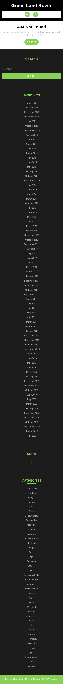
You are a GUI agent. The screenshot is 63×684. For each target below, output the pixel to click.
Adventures (31, 493)
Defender (31, 529)
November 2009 (31, 385)
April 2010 (31, 367)
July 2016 (31, 148)
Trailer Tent (31, 643)
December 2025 (31, 112)
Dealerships (31, 520)
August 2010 (32, 354)
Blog (31, 507)
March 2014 (31, 199)
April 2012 (31, 262)
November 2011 (31, 285)
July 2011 (31, 303)
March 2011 (31, 322)
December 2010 (31, 335)
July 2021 (31, 121)
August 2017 (32, 144)
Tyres (31, 652)
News (31, 602)
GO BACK (33, 43)
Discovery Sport (31, 538)
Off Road (31, 607)
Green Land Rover (31, 5)
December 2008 (31, 413)
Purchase (31, 611)
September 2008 (32, 427)
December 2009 (31, 381)
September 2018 (32, 130)
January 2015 (31, 171)
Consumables (31, 516)
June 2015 (32, 162)
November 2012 (31, 235)
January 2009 (31, 408)
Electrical (31, 543)
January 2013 (31, 231)
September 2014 (32, 180)
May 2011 (31, 313)
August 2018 (32, 135)
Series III (31, 630)
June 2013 (32, 212)
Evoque (31, 548)
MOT (31, 598)
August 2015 (32, 153)
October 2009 (31, 390)
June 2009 (32, 395)
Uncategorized (32, 657)
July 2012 (31, 253)
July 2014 (31, 185)
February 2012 (32, 272)
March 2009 (31, 404)
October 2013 (31, 203)
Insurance (31, 584)
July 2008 (31, 436)
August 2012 (32, 249)
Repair (32, 620)
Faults (31, 552)
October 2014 (31, 176)
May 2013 (31, 217)
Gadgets (32, 566)
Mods (31, 593)
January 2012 (31, 276)
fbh (31, 557)
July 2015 (31, 158)
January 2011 (31, 331)
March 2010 (31, 372)
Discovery (31, 534)
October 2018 (31, 126)
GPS (32, 570)
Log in (31, 462)
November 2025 (31, 117)
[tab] (27, 14)
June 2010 (32, 358)
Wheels (31, 666)
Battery (31, 502)
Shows (31, 634)
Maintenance (31, 589)
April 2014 (31, 194)
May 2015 (31, 167)
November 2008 (31, 417)
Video (31, 661)
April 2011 (31, 317)
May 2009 (31, 399)
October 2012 (31, 240)
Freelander (31, 561)
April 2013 (31, 221)
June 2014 (32, 189)
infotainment (31, 579)
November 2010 (31, 340)
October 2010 (31, 344)
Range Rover (32, 616)
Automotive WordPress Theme (23, 679)
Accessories (32, 488)
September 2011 (32, 294)
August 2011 (32, 299)
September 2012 (32, 244)
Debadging (31, 525)
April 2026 (31, 103)
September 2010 (32, 349)
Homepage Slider (32, 575)
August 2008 (32, 431)
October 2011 (31, 290)
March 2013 (31, 226)
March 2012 (31, 267)
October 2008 (31, 422)
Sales (31, 625)
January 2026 (31, 107)
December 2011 (31, 281)
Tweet (31, 648)
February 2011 (32, 326)
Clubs (31, 511)
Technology (31, 639)
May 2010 (31, 363)
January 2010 (31, 376)
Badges (31, 497)
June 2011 (32, 308)
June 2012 (32, 258)
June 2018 (32, 139)
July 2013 (31, 208)
